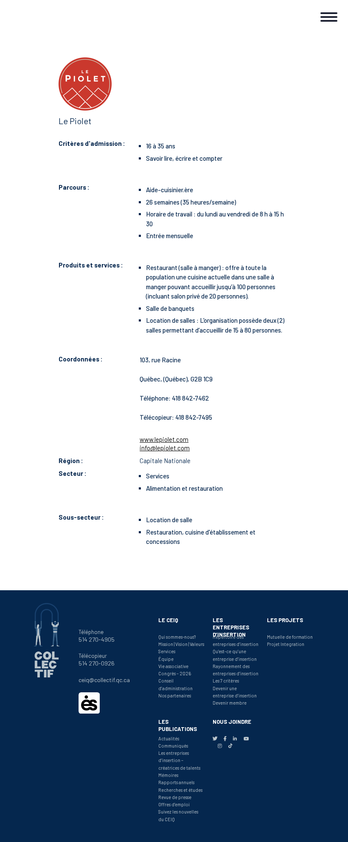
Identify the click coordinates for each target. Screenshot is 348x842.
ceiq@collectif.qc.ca (104, 679)
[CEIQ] (34, 15)
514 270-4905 (97, 639)
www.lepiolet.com (164, 439)
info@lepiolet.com (165, 448)
